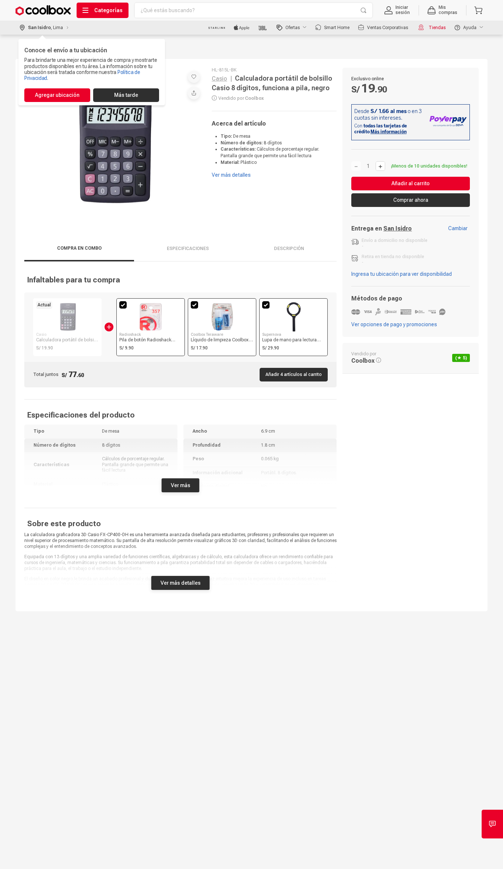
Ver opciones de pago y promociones (394, 324)
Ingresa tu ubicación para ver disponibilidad (401, 274)
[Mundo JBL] (263, 27)
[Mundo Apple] (241, 27)
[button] (397, 10)
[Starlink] (216, 27)
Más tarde (126, 95)
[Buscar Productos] (363, 10)
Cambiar (458, 228)
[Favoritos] (194, 77)
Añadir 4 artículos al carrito (293, 374)
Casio (219, 78)
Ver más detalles (181, 583)
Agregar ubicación (57, 95)
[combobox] (253, 10)
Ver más (180, 485)
